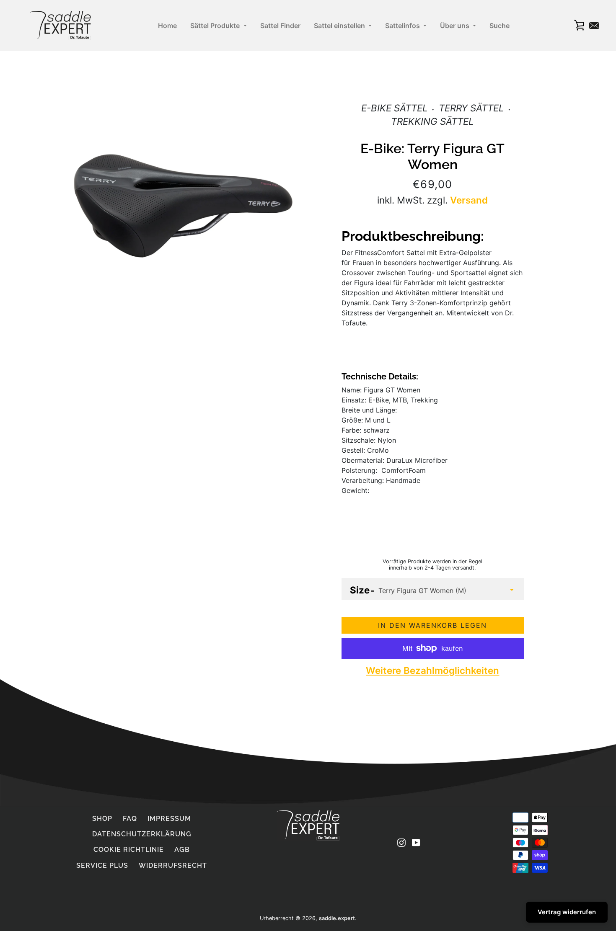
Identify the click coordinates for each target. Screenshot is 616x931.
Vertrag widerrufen (567, 912)
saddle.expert (337, 918)
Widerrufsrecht (173, 865)
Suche (499, 25)
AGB (182, 850)
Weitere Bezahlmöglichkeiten (432, 670)
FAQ (130, 819)
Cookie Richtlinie (128, 850)
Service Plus (102, 865)
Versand (469, 200)
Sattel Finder (280, 25)
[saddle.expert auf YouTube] (416, 842)
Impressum (169, 819)
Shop (102, 819)
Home (167, 25)
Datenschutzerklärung (142, 834)
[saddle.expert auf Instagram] (401, 842)
